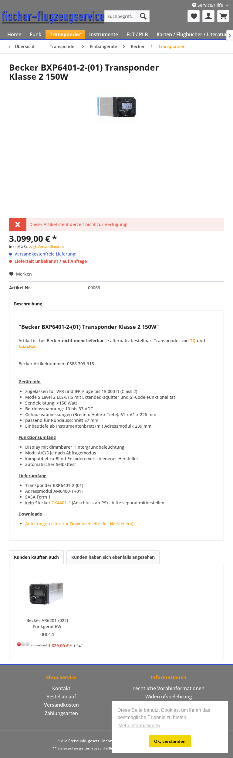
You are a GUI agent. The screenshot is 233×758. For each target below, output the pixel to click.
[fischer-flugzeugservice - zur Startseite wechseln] (53, 17)
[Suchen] (143, 16)
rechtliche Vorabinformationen (168, 688)
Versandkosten (61, 704)
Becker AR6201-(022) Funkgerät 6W (47, 623)
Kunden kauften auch (36, 557)
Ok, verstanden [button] (170, 741)
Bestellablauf (61, 696)
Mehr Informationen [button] (139, 725)
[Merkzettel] (193, 16)
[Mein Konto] (208, 16)
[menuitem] (127, 16)
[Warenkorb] (223, 16)
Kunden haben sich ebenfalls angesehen (113, 557)
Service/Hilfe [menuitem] (210, 5)
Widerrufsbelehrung (168, 696)
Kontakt (61, 688)
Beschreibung (28, 304)
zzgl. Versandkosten (46, 246)
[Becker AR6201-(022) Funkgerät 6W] (47, 593)
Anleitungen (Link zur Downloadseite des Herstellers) (79, 524)
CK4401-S (61, 503)
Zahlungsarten (61, 713)
